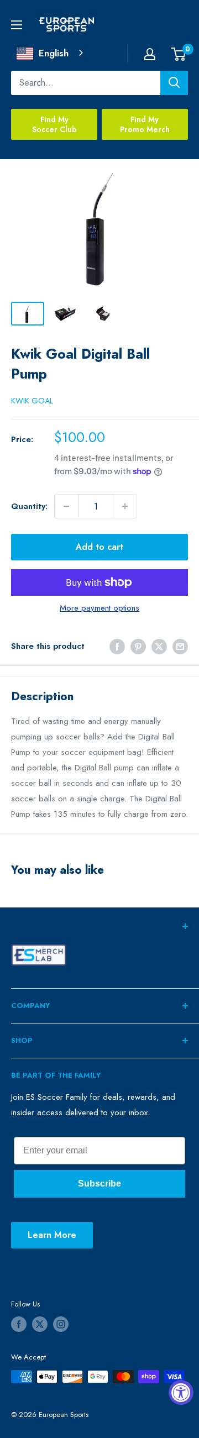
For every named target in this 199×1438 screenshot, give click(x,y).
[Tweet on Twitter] (159, 646)
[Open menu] (16, 24)
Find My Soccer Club (54, 124)
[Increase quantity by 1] (125, 506)
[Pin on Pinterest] (138, 646)
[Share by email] (180, 646)
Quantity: (29, 506)
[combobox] (51, 53)
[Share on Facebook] (117, 646)
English (54, 53)
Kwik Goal (32, 400)
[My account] (149, 54)
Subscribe (99, 1183)
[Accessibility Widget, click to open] (181, 1392)
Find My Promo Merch (145, 124)
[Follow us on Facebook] (19, 1324)
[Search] (174, 83)
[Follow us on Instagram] (61, 1324)
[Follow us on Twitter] (40, 1324)
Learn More (52, 1235)
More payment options (99, 608)
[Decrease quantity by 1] (66, 506)
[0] (179, 54)
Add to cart (99, 546)
